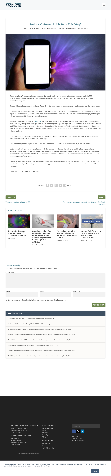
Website (76, 291)
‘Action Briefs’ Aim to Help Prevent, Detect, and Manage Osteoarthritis (91, 234)
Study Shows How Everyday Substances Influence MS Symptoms (29, 345)
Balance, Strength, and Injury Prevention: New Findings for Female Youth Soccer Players (37, 334)
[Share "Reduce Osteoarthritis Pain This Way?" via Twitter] (52, 185)
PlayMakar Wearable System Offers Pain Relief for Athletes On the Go (67, 234)
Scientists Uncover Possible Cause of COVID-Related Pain (17, 233)
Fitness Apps (46, 28)
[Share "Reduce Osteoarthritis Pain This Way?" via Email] (60, 185)
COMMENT (10, 272)
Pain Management (69, 28)
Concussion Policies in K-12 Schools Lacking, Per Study (26, 318)
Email (42, 291)
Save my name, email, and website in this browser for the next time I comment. (36, 300)
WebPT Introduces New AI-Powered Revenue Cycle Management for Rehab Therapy (36, 340)
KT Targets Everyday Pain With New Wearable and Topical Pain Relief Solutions (34, 329)
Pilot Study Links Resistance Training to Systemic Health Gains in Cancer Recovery (35, 356)
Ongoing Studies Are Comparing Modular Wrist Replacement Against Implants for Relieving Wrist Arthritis (41, 236)
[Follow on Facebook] (74, 431)
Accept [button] (95, 471)
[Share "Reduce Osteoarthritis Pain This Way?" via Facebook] (47, 185)
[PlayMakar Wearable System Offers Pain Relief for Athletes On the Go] (68, 221)
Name (8, 291)
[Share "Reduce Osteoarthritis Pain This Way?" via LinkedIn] (56, 185)
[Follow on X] (78, 431)
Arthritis (37, 28)
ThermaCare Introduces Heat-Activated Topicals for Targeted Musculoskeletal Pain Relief (38, 350)
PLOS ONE (37, 121)
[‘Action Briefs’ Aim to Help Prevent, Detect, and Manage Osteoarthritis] (92, 221)
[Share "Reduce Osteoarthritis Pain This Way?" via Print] (65, 185)
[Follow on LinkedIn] (82, 431)
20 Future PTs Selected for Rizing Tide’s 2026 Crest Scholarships (29, 324)
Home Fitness (56, 28)
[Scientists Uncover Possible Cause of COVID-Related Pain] (19, 221)
